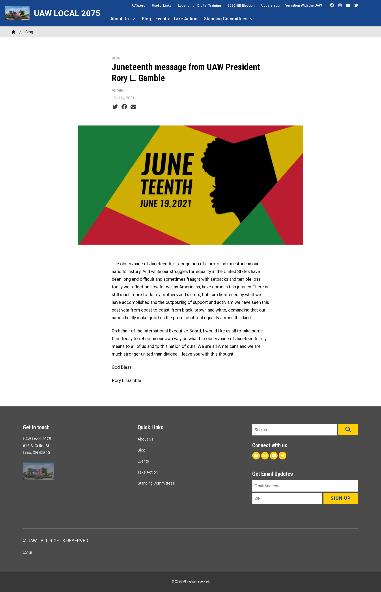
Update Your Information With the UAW (291, 5)
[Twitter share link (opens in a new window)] (115, 106)
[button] (348, 429)
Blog (146, 18)
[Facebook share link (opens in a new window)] (124, 106)
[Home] (13, 32)
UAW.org (138, 5)
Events (162, 18)
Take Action (185, 18)
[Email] (133, 106)
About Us (119, 18)
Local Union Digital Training (199, 5)
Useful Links (161, 5)
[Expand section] (133, 19)
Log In (27, 552)
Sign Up (341, 498)
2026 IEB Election (241, 5)
